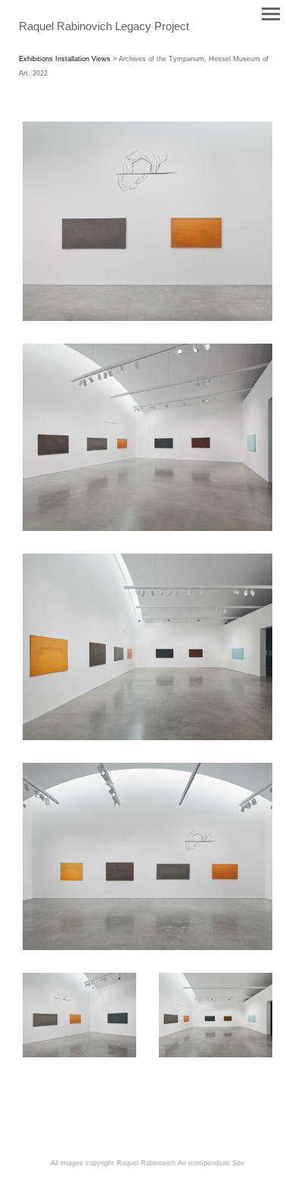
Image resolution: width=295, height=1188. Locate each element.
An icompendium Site (211, 1163)
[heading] (104, 27)
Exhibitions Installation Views (64, 59)
